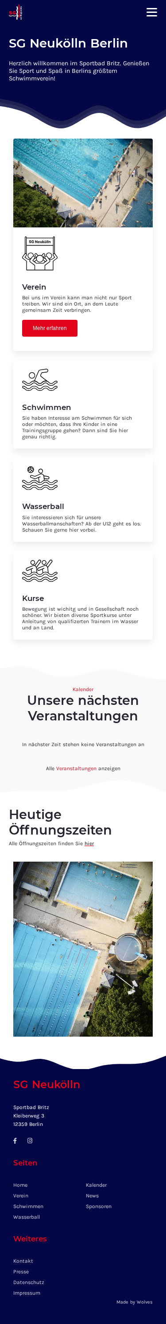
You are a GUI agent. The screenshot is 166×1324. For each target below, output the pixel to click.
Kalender (96, 1185)
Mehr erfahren (50, 328)
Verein (20, 1196)
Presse (21, 1271)
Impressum (26, 1293)
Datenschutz (28, 1282)
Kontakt (23, 1261)
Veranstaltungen (76, 768)
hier (89, 843)
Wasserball (26, 1217)
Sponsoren (99, 1206)
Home (20, 1185)
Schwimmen (28, 1206)
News (92, 1196)
